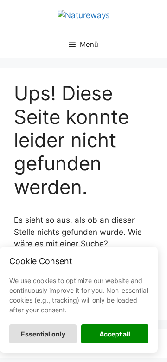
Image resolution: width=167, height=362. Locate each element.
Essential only (43, 334)
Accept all (114, 334)
